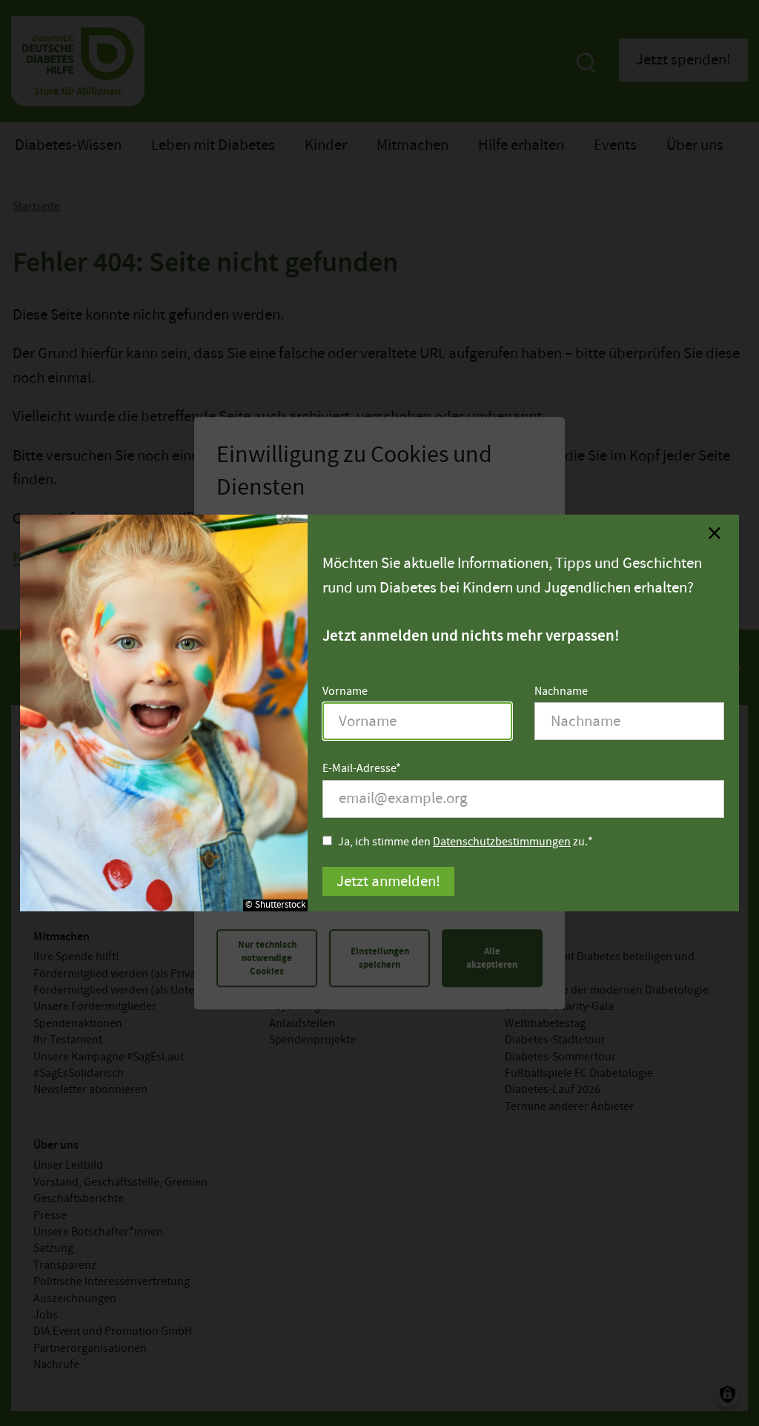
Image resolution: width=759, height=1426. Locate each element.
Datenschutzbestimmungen (502, 842)
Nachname (561, 691)
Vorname (345, 691)
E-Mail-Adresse (359, 769)
